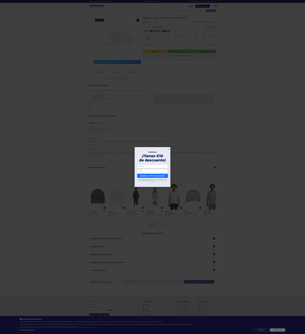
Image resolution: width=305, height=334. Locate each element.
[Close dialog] (168, 149)
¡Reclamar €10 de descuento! (152, 176)
